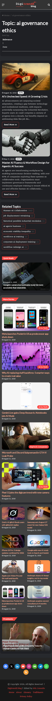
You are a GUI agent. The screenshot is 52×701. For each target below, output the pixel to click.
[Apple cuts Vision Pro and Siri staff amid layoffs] (13, 566)
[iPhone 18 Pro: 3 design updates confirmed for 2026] (13, 541)
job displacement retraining (18, 216)
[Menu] (3, 6)
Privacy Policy (26, 696)
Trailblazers (38, 692)
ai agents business (13, 226)
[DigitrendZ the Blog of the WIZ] (26, 5)
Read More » (10, 124)
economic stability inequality (18, 231)
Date (5, 47)
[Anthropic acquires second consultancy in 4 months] (38, 592)
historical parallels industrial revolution (24, 221)
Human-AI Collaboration (17, 210)
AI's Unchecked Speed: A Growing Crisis (24, 96)
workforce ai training (15, 236)
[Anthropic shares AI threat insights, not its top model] (38, 566)
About (19, 692)
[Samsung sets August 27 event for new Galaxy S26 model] (38, 513)
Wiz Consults (39, 688)
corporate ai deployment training (21, 242)
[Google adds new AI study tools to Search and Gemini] (38, 541)
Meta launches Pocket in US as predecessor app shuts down (13, 603)
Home (7, 15)
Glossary (27, 692)
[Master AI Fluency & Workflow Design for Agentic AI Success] (26, 142)
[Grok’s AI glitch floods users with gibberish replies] (13, 513)
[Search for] (49, 6)
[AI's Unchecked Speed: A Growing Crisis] (26, 76)
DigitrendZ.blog (14, 688)
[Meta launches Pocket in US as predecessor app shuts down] (13, 592)
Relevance (7, 39)
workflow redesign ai (15, 247)
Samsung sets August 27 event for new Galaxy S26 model (37, 525)
